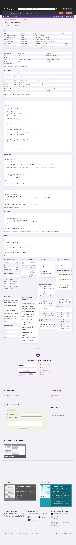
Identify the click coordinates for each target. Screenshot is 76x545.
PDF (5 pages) (45, 367)
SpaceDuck (43, 517)
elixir (39, 348)
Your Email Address (13, 417)
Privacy (36, 533)
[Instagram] (71, 9)
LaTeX (43, 374)
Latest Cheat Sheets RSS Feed (64, 533)
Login (61, 13)
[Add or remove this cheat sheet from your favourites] (72, 16)
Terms (31, 533)
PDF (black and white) (47, 372)
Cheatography (7, 513)
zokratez (56, 395)
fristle (54, 499)
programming (16, 516)
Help (38, 13)
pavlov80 (56, 516)
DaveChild (32, 517)
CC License (25, 533)
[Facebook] (63, 9)
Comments (56, 16)
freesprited (19, 495)
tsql (18, 498)
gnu (53, 503)
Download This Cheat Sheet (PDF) (12, 16)
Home (6, 13)
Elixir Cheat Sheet (9, 456)
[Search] (56, 9)
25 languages (21, 514)
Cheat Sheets (15, 13)
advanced (57, 503)
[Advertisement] (38, 3)
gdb (65, 503)
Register (69, 13)
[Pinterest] (69, 9)
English (58, 413)
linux (22, 516)
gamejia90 (56, 513)
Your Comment (12, 420)
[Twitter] (66, 9)
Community (30, 13)
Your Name (11, 414)
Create (23, 13)
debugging (61, 503)
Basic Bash (65, 513)
